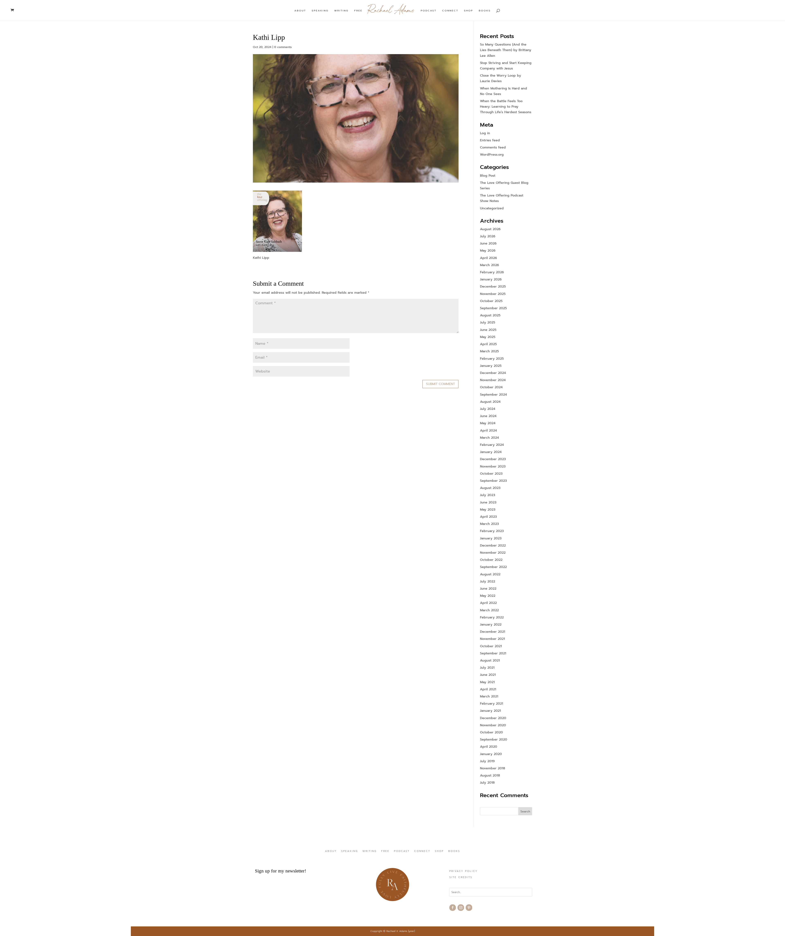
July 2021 (487, 667)
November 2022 (493, 552)
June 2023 (488, 502)
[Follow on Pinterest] (469, 907)
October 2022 (491, 559)
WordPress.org (492, 154)
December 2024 (493, 372)
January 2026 (491, 279)
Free (358, 10)
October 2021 (491, 646)
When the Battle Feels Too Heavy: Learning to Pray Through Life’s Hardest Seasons (505, 107)
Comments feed (493, 147)
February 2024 (492, 444)
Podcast (428, 10)
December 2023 (493, 459)
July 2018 (487, 782)
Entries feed (490, 140)
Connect (450, 10)
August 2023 (490, 487)
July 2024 (487, 408)
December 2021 (492, 631)
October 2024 (491, 387)
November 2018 (492, 768)
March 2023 (489, 523)
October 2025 (491, 301)
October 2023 (491, 473)
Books (485, 10)
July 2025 (487, 322)
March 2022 (489, 610)
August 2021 (490, 660)
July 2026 (487, 236)
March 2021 (489, 696)
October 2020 (491, 732)
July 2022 (487, 581)
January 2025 (490, 365)
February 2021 (491, 703)
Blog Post (487, 175)
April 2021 (488, 689)
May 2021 (487, 682)
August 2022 (490, 574)
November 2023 (493, 466)
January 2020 (491, 754)
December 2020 (493, 718)
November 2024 (493, 380)
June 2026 (488, 243)
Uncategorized (492, 208)
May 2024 (488, 423)
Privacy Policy (463, 871)
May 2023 (487, 509)
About (300, 10)
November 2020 (493, 725)
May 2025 (487, 337)
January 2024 (491, 452)
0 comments (283, 47)
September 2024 (493, 394)
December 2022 (493, 545)
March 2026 (489, 265)
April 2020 (488, 746)
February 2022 (492, 617)
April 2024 (488, 430)
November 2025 (493, 293)
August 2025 (490, 315)
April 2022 (488, 602)
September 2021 (493, 653)
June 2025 (488, 329)
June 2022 (488, 588)
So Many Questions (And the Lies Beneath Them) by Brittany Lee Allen (505, 50)
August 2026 (490, 229)
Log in (485, 133)
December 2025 (493, 286)
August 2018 (490, 775)
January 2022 (490, 624)
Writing (341, 10)
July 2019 (487, 761)
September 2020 (493, 739)
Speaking (320, 10)
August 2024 (490, 401)
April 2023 (488, 516)
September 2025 (493, 308)
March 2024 (489, 437)
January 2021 (490, 710)
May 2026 (488, 250)
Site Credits (460, 877)
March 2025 (489, 351)
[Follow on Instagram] (461, 907)
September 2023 (493, 480)
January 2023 (490, 538)
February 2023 (492, 531)
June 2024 (488, 416)
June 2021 (488, 674)
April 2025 (488, 344)
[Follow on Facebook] (452, 907)
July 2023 (487, 495)
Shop (468, 10)
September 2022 (493, 567)
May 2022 (487, 595)
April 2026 (488, 257)
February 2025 (492, 358)
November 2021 (492, 638)
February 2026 (492, 272)
